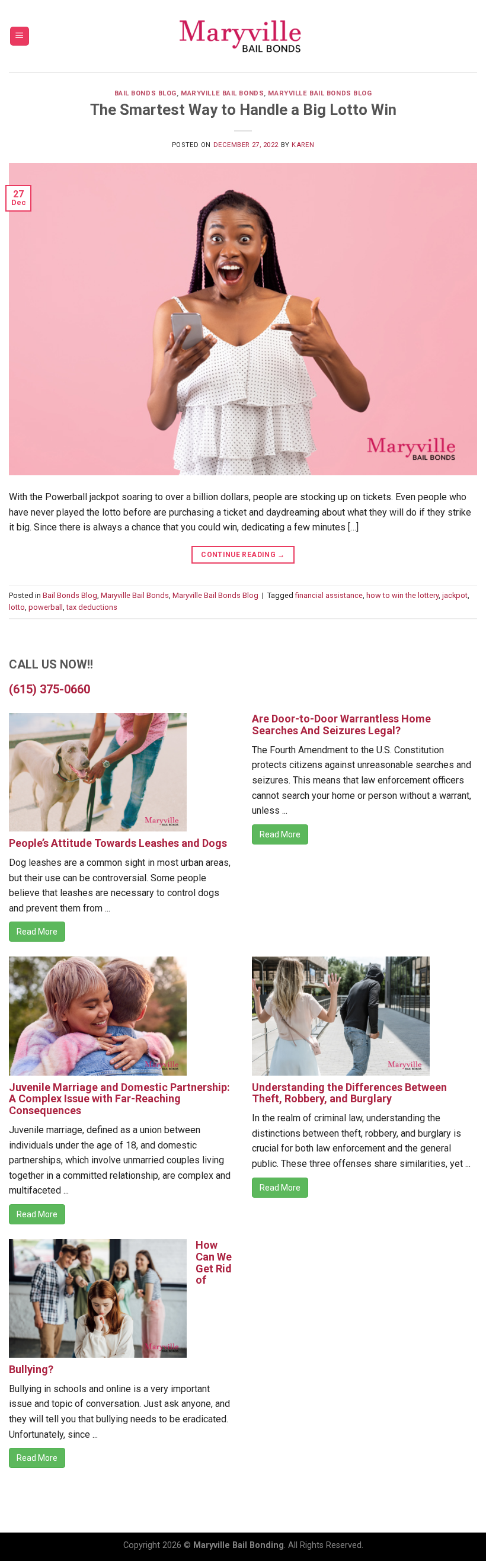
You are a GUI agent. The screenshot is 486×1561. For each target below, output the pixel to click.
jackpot (455, 595)
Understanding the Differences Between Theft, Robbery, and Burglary (349, 1093)
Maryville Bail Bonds (222, 93)
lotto (17, 607)
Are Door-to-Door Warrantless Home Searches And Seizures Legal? (341, 724)
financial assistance (329, 595)
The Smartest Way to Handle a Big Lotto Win (243, 110)
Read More (37, 931)
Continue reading (243, 555)
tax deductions (91, 607)
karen (303, 145)
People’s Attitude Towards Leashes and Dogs (118, 843)
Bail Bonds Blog (145, 93)
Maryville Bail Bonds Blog (320, 93)
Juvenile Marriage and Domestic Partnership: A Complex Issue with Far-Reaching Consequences (119, 1099)
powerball (45, 607)
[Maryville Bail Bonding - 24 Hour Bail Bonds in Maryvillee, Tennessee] (243, 36)
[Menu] (20, 36)
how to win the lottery (402, 595)
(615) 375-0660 (49, 689)
